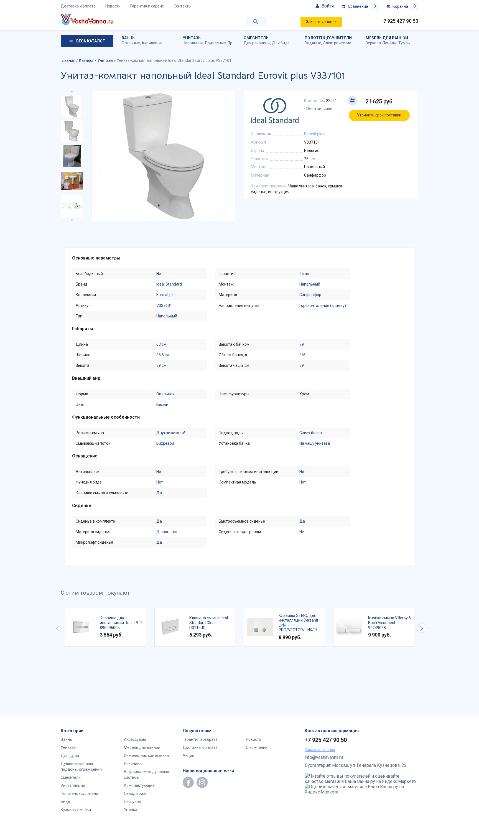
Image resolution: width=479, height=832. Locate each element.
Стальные (131, 43)
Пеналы (390, 43)
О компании (256, 747)
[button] (422, 628)
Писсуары (133, 801)
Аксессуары (135, 739)
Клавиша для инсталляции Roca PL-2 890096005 (121, 623)
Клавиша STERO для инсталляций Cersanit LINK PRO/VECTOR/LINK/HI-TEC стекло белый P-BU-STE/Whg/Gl (299, 623)
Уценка (130, 809)
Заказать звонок (321, 21)
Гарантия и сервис (147, 6)
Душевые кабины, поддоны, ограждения (81, 766)
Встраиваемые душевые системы (146, 774)
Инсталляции (73, 785)
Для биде (281, 43)
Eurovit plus (314, 134)
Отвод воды (135, 793)
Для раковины (257, 43)
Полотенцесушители (328, 38)
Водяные (313, 43)
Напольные (193, 43)
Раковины (133, 763)
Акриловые (152, 43)
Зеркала (373, 43)
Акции (188, 755)
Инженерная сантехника (146, 755)
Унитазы (192, 38)
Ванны (129, 38)
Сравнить (352, 100)
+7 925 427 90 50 (399, 21)
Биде (65, 801)
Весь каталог (90, 41)
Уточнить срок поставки (379, 115)
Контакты (182, 6)
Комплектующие (139, 785)
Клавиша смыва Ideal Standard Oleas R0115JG (208, 623)
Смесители (256, 38)
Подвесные (215, 43)
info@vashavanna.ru (324, 757)
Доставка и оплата (78, 6)
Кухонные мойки (76, 809)
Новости (113, 6)
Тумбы (404, 43)
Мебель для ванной (387, 38)
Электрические (337, 43)
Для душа (70, 755)
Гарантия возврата (200, 739)
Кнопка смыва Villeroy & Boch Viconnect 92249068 (389, 623)
